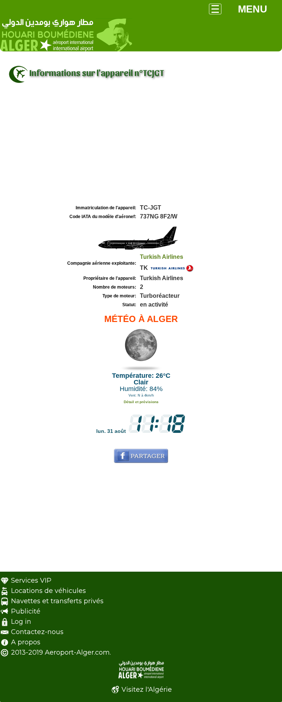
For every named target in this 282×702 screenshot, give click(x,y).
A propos (25, 642)
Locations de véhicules (48, 591)
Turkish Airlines (161, 257)
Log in (21, 622)
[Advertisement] (141, 148)
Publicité (25, 611)
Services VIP (31, 580)
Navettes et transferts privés (57, 601)
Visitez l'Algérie (147, 689)
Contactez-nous (37, 632)
